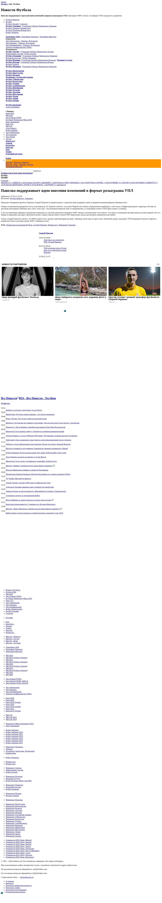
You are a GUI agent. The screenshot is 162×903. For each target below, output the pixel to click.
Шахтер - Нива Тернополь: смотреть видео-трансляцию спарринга (33, 509)
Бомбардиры (11, 753)
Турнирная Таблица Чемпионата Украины (39, 26)
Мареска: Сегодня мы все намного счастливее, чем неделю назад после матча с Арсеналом (42, 423)
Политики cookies (13, 888)
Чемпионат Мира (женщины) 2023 (20, 724)
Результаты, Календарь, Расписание (20, 751)
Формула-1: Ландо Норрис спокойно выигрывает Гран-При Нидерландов (35, 427)
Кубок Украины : (12, 758)
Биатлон (9, 147)
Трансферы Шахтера (48, 37)
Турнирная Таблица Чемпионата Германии (40, 56)
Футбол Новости (12, 20)
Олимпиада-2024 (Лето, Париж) (19, 842)
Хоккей (9, 143)
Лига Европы (11, 135)
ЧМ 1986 (9, 675)
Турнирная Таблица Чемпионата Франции (39, 67)
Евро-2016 (10, 705)
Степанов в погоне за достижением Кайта (23, 496)
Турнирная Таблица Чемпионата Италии (37, 62)
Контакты (10, 883)
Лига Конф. (10, 137)
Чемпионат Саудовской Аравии (18, 815)
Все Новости (9, 398)
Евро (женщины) (12, 122)
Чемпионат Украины (67, 225)
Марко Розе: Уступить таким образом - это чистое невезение (30, 414)
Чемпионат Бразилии (14, 825)
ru (5, 2)
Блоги (8, 158)
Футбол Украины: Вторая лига (18, 30)
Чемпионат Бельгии (14, 808)
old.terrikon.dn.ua (26, 877)
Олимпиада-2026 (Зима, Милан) (19, 840)
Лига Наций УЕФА (13, 118)
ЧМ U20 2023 (11, 717)
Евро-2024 (10, 113)
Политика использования (16, 890)
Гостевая (9, 162)
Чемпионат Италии (13, 793)
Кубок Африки (12, 130)
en (4, 2)
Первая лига (53, 225)
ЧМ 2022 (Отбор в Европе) (16, 662)
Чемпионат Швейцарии (15, 828)
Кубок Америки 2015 (14, 741)
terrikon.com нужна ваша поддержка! (17, 173)
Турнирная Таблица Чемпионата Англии (37, 52)
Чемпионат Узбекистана (15, 817)
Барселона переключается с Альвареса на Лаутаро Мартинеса (30, 504)
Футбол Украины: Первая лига (18, 28)
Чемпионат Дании (13, 832)
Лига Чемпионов (12, 133)
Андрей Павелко (40, 225)
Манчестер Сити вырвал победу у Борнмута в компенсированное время (35, 431)
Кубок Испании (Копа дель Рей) (19, 781)
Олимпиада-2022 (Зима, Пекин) (18, 844)
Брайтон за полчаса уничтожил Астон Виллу (24, 410)
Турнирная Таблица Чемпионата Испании (39, 60)
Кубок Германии (29, 58)
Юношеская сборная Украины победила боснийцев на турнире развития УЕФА (38, 474)
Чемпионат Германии (14, 785)
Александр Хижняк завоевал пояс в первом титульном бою (30, 487)
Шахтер (9, 160)
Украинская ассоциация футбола (19, 225)
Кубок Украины (12, 32)
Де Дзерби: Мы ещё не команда (18, 479)
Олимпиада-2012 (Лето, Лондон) (19, 855)
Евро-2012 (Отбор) (13, 711)
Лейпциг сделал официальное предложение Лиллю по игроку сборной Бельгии (38, 444)
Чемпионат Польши (14, 813)
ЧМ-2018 (9, 664)
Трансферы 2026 (12, 647)
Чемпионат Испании (14, 776)
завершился (51, 185)
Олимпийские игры (14, 154)
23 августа (5, 403)
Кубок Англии (30, 54)
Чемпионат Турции (13, 821)
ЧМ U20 (9, 126)
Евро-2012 (10, 709)
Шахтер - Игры (12, 165)
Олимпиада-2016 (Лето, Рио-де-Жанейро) (22, 851)
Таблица (9, 749)
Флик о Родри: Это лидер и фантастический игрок (26, 419)
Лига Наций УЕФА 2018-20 (17, 683)
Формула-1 (10, 141)
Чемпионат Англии (13, 768)
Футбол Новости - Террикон (21, 198)
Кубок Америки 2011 (14, 743)
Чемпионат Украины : (14, 747)
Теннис (9, 152)
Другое (9, 139)
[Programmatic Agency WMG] (65, 311)
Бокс (8, 150)
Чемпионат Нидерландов (16, 806)
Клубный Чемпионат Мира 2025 (19, 120)
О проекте (10, 881)
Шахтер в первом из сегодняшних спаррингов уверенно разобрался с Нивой (37, 448)
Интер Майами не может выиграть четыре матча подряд (28, 500)
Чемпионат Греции (13, 836)
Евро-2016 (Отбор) (13, 707)
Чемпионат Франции (14, 800)
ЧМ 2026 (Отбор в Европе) (16, 658)
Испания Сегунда (13, 779)
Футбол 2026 (11, 592)
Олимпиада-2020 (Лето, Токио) (18, 846)
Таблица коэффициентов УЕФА (19, 47)
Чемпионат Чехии (13, 834)
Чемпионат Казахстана (15, 819)
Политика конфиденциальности (19, 886)
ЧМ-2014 (9, 668)
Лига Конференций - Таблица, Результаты (23, 45)
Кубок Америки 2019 (14, 736)
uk (2, 2)
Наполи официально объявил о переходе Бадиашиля (27, 470)
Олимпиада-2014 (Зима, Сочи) (18, 853)
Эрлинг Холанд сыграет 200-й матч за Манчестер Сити (28, 483)
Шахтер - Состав (26, 165)
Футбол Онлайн (12, 24)
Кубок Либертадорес (14, 609)
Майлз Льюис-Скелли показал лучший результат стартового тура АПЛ (34, 513)
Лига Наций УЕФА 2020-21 (17, 681)
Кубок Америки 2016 (14, 739)
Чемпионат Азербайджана (16, 823)
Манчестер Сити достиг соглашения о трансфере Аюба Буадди (31, 461)
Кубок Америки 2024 (14, 732)
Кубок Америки (12, 730)
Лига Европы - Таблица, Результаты (20, 43)
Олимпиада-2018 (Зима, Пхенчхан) (20, 849)
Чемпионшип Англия (14, 54)
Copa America (11, 128)
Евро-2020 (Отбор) (13, 702)
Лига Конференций (13, 607)
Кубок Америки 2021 (14, 734)
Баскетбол (10, 145)
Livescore (24, 24)
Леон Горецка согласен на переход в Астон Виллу (26, 457)
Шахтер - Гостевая (13, 643)
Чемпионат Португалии (15, 804)
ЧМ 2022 (9, 660)
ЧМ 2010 (9, 673)
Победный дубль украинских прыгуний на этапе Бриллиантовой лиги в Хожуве (38, 440)
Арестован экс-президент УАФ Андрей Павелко (54, 241)
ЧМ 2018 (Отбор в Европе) (16, 666)
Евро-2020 (10, 700)
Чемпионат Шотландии (15, 830)
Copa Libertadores (13, 107)
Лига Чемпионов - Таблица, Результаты (22, 41)
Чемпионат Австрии (14, 811)
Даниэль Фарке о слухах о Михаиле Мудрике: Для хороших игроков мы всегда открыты (41, 436)
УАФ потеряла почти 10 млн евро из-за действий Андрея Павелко (55, 250)
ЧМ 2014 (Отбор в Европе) (16, 670)
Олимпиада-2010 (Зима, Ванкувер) (20, 857)
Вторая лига (11, 764)
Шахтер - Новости (21, 162)
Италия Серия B (12, 64)
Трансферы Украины (29, 37)
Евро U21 (10, 124)
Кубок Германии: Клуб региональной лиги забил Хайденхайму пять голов (36, 453)
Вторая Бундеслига (13, 58)
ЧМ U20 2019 (11, 719)
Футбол (4, 4)
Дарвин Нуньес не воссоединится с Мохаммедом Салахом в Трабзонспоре (36, 491)
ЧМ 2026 (9, 116)
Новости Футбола (13, 590)
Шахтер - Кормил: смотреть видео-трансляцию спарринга (29, 466)
